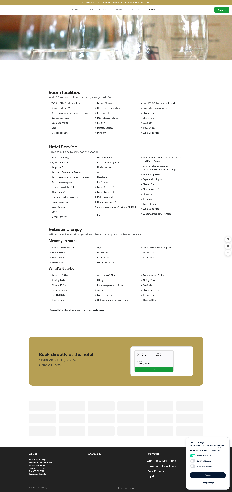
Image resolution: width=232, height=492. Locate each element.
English (131, 488)
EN (211, 10)
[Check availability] (154, 369)
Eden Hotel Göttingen (13, 10)
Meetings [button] (89, 10)
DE (207, 10)
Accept (207, 475)
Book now (222, 10)
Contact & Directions (161, 461)
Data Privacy (155, 471)
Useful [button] (152, 10)
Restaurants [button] (119, 10)
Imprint (152, 476)
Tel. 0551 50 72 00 (36, 468)
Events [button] (103, 10)
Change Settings (208, 482)
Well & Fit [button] (137, 10)
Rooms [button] (74, 10)
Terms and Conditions (162, 466)
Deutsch (124, 488)
